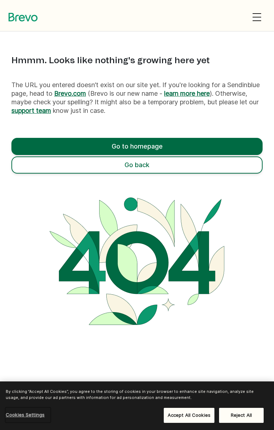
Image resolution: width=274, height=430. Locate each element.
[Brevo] (23, 17)
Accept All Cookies (189, 415)
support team (31, 110)
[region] (137, 405)
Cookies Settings (25, 415)
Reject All (241, 415)
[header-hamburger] (256, 17)
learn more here (187, 93)
